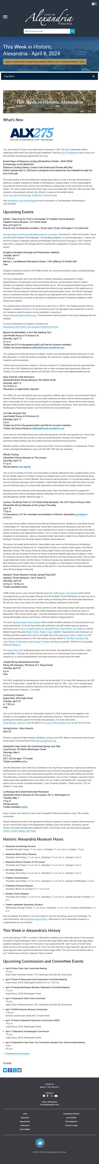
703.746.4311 (53, 1087)
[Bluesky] (5, 1070)
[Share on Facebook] (10, 1070)
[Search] (72, 31)
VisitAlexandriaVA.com (49, 1104)
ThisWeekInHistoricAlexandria (17, 1053)
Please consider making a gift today (19, 830)
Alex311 (43, 1087)
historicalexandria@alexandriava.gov (20, 315)
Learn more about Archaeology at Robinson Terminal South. (30, 195)
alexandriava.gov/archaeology (21, 200)
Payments (25, 1117)
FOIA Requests (71, 1121)
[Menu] (5, 17)
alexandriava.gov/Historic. (36, 919)
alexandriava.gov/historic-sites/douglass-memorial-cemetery (30, 326)
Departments (25, 1121)
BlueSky (44, 1095)
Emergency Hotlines (71, 1113)
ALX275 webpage (68, 152)
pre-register (25, 466)
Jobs (25, 1113)
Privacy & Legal (71, 1125)
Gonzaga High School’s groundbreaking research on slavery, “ (31, 234)
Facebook (48, 1095)
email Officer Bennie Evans (59, 722)
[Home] (49, 17)
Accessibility (71, 1117)
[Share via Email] (19, 1070)
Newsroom (25, 1125)
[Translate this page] (94, 3)
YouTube (56, 1095)
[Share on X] (15, 1070)
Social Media (25, 1129)
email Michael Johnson (13, 722)
